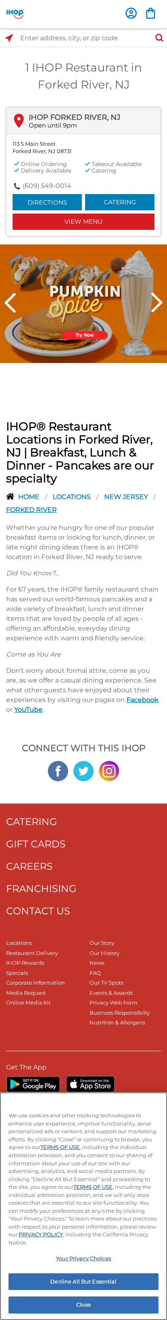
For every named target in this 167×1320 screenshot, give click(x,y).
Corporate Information (35, 982)
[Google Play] (33, 1084)
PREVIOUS (10, 302)
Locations (72, 497)
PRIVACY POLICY (41, 1234)
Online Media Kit (28, 1002)
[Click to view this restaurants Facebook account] (58, 770)
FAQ (95, 973)
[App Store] (90, 1084)
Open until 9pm (53, 125)
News (97, 962)
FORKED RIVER (31, 510)
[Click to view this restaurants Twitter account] (83, 770)
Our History (105, 953)
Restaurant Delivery (32, 953)
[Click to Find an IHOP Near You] (9, 38)
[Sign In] (131, 13)
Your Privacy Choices (83, 1258)
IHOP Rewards (25, 962)
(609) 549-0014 (47, 186)
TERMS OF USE (60, 1147)
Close (83, 1304)
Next (157, 302)
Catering (120, 202)
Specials (17, 973)
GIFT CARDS (36, 844)
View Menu (83, 221)
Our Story (102, 943)
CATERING (31, 821)
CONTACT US (38, 911)
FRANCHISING (41, 888)
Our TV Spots (106, 982)
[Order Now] (150, 13)
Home (29, 497)
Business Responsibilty (120, 1012)
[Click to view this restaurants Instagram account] (109, 770)
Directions (47, 202)
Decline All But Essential (83, 1281)
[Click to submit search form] (157, 38)
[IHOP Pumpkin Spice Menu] (83, 303)
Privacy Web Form (113, 1002)
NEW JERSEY (127, 497)
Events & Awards (111, 992)
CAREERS (29, 866)
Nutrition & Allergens (117, 1022)
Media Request (26, 992)
